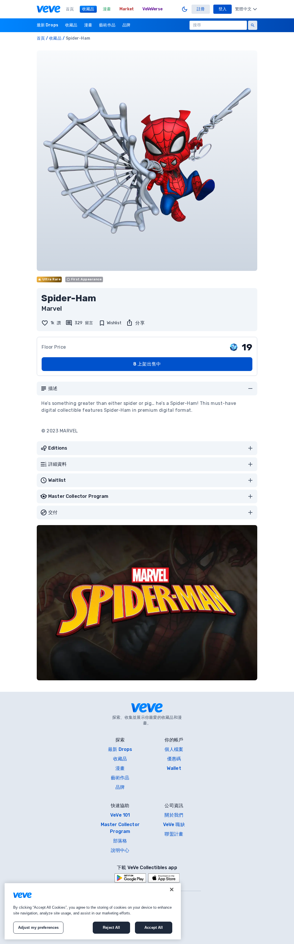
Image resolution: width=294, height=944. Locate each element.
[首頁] (48, 9)
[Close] (171, 889)
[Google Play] (130, 878)
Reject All (111, 927)
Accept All (153, 927)
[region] (93, 911)
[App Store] (163, 878)
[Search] (252, 25)
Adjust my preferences (38, 927)
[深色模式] (184, 9)
